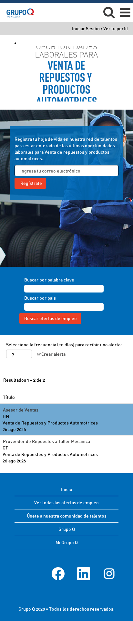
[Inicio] (18, 12)
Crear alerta (53, 354)
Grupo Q (66, 529)
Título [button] (9, 397)
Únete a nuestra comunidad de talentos (67, 516)
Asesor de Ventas (20, 409)
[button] (125, 12)
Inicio (66, 489)
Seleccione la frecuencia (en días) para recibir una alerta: (64, 344)
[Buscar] (109, 12)
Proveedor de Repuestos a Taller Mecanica (46, 441)
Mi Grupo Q (67, 542)
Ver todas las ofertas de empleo (66, 502)
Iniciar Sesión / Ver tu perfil (100, 28)
